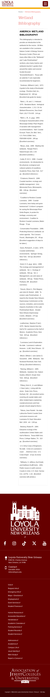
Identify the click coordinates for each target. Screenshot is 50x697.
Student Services (14, 634)
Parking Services (14, 627)
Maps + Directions (14, 595)
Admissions (12, 640)
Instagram (14, 543)
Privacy (36, 692)
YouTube (44, 543)
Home (20, 12)
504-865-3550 (14, 570)
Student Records (14, 630)
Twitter (34, 543)
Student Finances (14, 606)
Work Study (12, 655)
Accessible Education (16, 616)
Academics (12, 644)
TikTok (24, 543)
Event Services (13, 603)
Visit (9, 585)
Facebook (5, 543)
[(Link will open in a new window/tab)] (25, 676)
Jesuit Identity (13, 651)
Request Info (12, 588)
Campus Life (12, 647)
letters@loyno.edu (15, 572)
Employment (12, 599)
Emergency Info (13, 592)
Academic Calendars (15, 623)
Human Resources (15, 613)
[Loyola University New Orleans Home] (7, 4)
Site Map (42, 692)
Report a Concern (14, 658)
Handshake (12, 620)
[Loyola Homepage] (25, 519)
